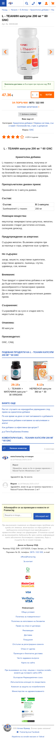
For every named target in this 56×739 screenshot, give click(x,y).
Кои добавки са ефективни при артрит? (20, 427)
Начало (14, 10)
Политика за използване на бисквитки (28, 621)
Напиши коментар (18, 448)
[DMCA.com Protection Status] (28, 722)
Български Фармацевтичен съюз (28, 677)
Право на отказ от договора (28, 626)
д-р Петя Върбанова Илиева (15, 431)
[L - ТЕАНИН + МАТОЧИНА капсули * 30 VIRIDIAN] (15, 370)
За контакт (28, 561)
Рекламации (28, 630)
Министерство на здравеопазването (28, 691)
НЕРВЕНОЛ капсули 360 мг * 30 (40, 390)
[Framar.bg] (11, 3)
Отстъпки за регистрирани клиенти (28, 644)
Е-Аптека (24, 10)
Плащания (28, 640)
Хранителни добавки (39, 10)
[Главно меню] (3, 3)
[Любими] (39, 3)
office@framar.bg (28, 557)
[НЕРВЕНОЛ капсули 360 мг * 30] (40, 370)
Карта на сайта (28, 663)
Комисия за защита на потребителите (28, 687)
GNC (31, 130)
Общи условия (28, 612)
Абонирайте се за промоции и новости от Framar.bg (26, 508)
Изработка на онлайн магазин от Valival (28, 737)
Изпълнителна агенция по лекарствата (28, 682)
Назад (4, 10)
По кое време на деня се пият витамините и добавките (27, 416)
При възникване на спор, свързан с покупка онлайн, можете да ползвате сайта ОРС (28, 671)
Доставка (28, 635)
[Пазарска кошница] (52, 3)
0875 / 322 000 (36, 552)
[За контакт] (33, 3)
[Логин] (46, 3)
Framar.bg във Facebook (29, 732)
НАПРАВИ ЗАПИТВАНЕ (27, 107)
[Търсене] (26, 3)
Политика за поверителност (28, 617)
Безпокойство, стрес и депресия (32, 126)
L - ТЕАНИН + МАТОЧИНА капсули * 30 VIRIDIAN (15, 391)
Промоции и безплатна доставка (28, 653)
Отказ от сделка (28, 649)
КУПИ (49, 94)
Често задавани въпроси (28, 658)
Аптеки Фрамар (23, 728)
